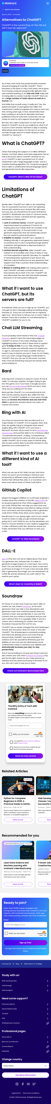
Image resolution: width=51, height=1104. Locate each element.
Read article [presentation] (18, 820)
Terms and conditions (31, 1093)
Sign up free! (25, 942)
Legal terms (16, 1093)
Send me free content (25, 756)
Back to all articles (12, 10)
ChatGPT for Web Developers (25, 539)
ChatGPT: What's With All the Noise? (25, 177)
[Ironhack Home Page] (9, 3)
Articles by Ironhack (17, 65)
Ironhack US (6, 964)
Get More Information (25, 1075)
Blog (17, 964)
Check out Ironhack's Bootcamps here (25, 671)
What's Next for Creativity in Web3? (25, 584)
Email (7, 920)
